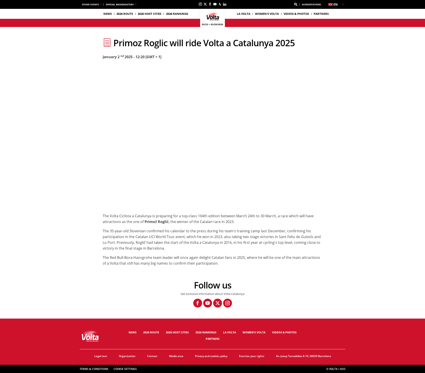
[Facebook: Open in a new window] (210, 4)
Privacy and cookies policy (211, 356)
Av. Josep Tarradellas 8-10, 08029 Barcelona (303, 356)
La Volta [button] (243, 14)
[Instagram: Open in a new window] (200, 4)
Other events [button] (90, 4)
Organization (127, 356)
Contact (152, 356)
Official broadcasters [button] (120, 4)
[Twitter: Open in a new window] (205, 4)
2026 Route (151, 332)
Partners (321, 14)
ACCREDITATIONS (311, 4)
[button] (295, 4)
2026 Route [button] (124, 14)
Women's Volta (267, 14)
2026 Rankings (177, 14)
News (107, 14)
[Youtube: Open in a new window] (214, 4)
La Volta (229, 332)
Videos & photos (296, 14)
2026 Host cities (177, 332)
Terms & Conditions (94, 369)
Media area (176, 356)
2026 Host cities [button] (149, 14)
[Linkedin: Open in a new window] (224, 4)
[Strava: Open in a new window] (219, 4)
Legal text (100, 356)
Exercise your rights (251, 356)
